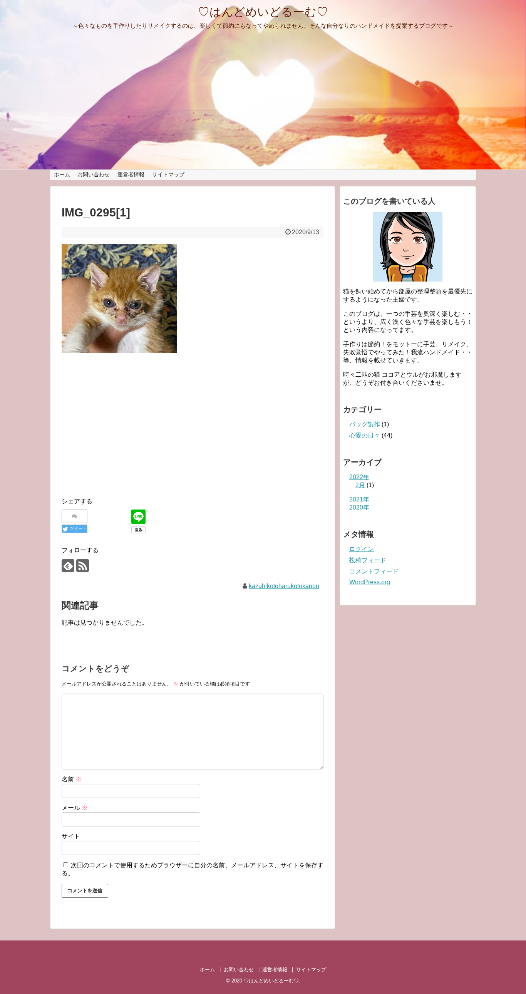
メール (75, 808)
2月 (360, 485)
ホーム (62, 174)
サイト (71, 836)
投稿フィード (367, 560)
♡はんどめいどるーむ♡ (263, 11)
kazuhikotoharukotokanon (284, 586)
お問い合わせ (93, 174)
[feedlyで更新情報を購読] (68, 565)
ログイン (361, 549)
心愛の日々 (364, 435)
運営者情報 (130, 174)
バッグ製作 (364, 424)
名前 (72, 779)
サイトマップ (168, 174)
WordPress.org (369, 582)
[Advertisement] (126, 433)
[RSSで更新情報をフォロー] (82, 565)
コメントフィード (374, 571)
